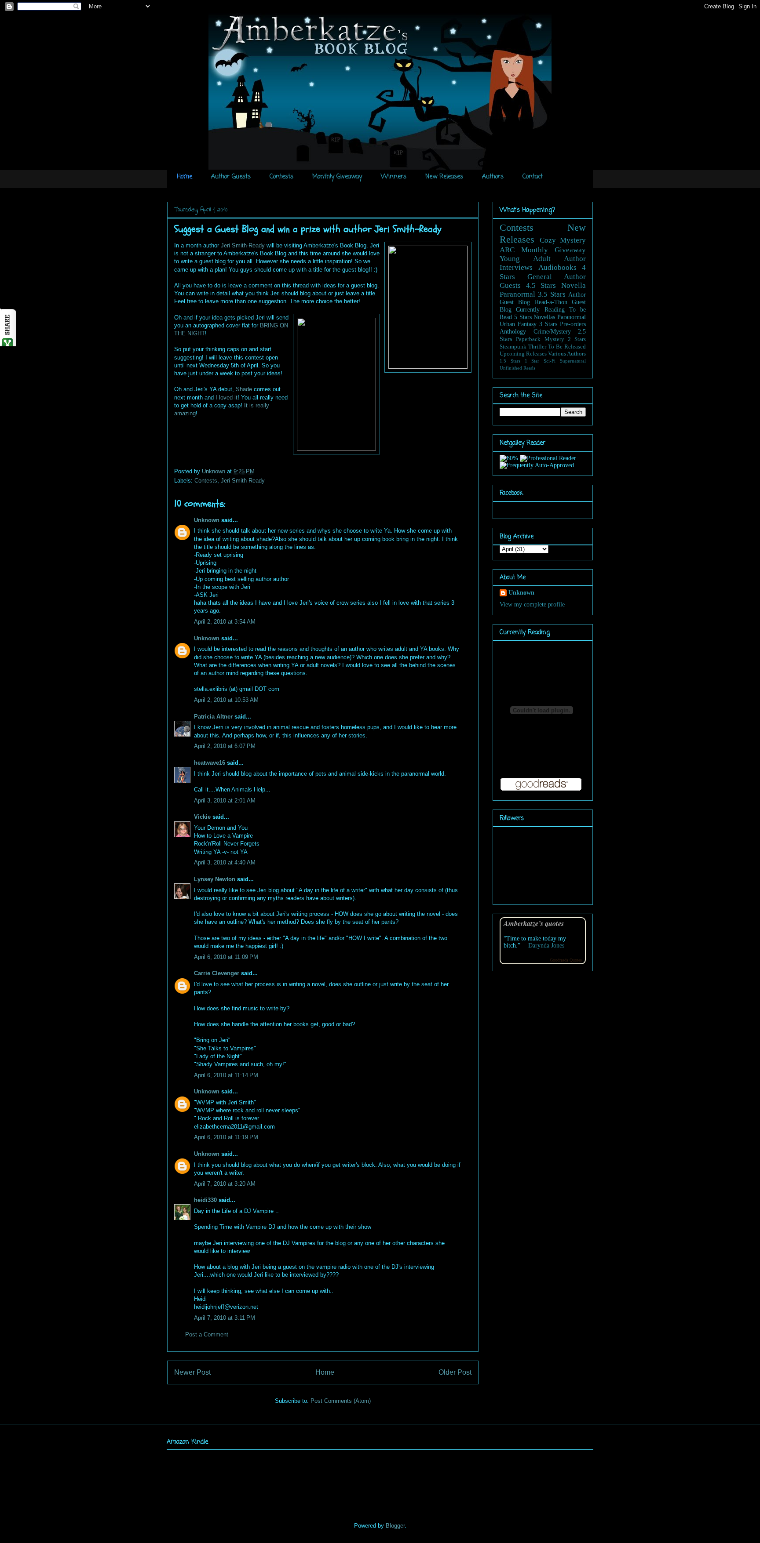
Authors (493, 177)
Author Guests (231, 177)
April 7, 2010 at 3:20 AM (225, 1183)
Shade (244, 389)
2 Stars (577, 339)
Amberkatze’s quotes (534, 923)
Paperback (528, 339)
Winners (393, 177)
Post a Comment (206, 1334)
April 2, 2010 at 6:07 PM (225, 746)
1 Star (532, 360)
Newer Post (192, 1372)
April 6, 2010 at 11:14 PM (226, 1075)
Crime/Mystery (552, 331)
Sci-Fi (549, 360)
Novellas (544, 317)
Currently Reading (540, 309)
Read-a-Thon (551, 302)
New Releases (444, 177)
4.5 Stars (541, 285)
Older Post (454, 1372)
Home (184, 177)
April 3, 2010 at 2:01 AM (225, 800)
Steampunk (513, 347)
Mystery (554, 339)
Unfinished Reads (517, 367)
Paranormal (517, 294)
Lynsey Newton (214, 879)
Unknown (214, 471)
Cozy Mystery (563, 240)
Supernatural (573, 360)
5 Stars (523, 317)
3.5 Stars (552, 294)
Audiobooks (557, 267)
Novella (573, 285)
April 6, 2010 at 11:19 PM (226, 1137)
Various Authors (567, 354)
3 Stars (548, 324)
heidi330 (205, 1200)
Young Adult (525, 258)
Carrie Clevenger (216, 973)
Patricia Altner (213, 716)
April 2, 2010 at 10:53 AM (226, 700)
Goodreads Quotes (566, 960)
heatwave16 (209, 762)
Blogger (395, 1525)
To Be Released (567, 347)
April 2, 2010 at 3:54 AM (225, 621)
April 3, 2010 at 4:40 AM (225, 862)
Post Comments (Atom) (341, 1401)
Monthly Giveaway (337, 177)
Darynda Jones (546, 945)
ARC (507, 250)
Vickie (202, 816)
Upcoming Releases (523, 354)
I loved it (227, 397)
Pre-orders (573, 324)
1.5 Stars (510, 360)
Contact (532, 177)
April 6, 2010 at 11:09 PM (226, 957)
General (539, 276)
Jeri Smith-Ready (243, 245)
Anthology (513, 331)
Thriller (537, 347)
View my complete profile (532, 604)
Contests (281, 177)
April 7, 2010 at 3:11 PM (224, 1317)
